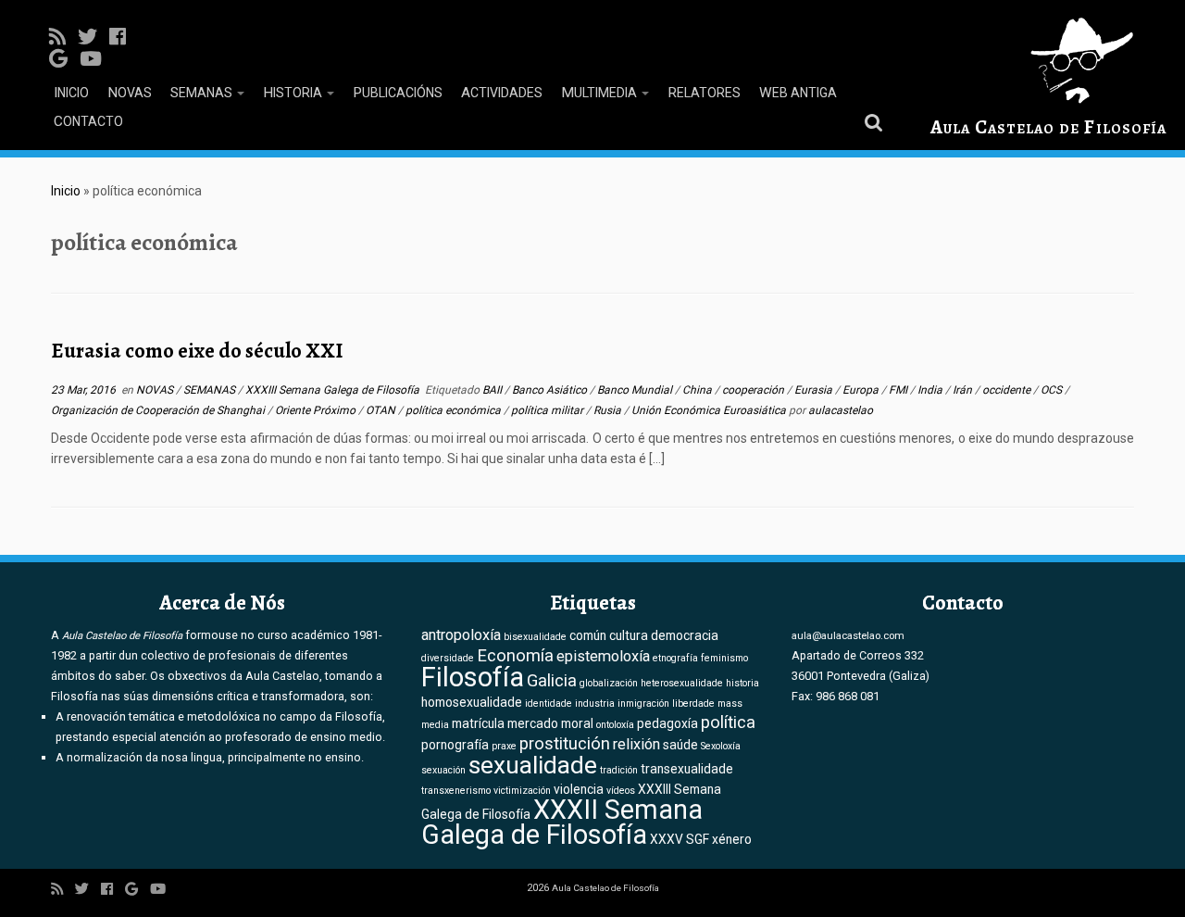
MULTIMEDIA (600, 92)
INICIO (71, 92)
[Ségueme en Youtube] (97, 59)
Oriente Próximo (316, 410)
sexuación (443, 770)
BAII (493, 389)
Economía (515, 656)
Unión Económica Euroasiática (710, 410)
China (698, 389)
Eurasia (814, 389)
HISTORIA (294, 92)
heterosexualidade (682, 683)
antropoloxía (461, 635)
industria (595, 703)
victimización (522, 791)
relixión (636, 744)
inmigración (643, 703)
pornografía (455, 744)
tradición (619, 770)
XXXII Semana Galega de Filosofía (562, 822)
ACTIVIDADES (502, 92)
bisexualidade (535, 637)
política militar (548, 410)
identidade (548, 703)
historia (742, 683)
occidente (1007, 389)
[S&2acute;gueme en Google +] (64, 59)
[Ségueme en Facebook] (123, 37)
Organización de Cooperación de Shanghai (159, 410)
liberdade (693, 703)
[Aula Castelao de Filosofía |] (1048, 60)
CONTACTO (88, 121)
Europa (861, 389)
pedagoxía (667, 723)
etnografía (675, 658)
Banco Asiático (551, 389)
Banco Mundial (636, 389)
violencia (579, 789)
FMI (899, 389)
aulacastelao (840, 410)
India (931, 389)
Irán (964, 389)
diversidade (447, 658)
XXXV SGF (679, 839)
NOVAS (129, 92)
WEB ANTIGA (798, 92)
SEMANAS (202, 92)
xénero (732, 839)
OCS (1053, 389)
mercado (532, 723)
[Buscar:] (876, 121)
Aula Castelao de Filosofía (1048, 127)
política (728, 722)
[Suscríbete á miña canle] (63, 37)
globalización (609, 683)
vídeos (620, 791)
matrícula (478, 723)
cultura (628, 635)
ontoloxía (615, 725)
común (587, 635)
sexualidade (532, 765)
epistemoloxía (603, 656)
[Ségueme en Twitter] (93, 37)
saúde (680, 744)
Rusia (608, 410)
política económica (454, 410)
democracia (684, 635)
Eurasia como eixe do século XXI (197, 350)
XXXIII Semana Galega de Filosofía (333, 389)
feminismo (724, 658)
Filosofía (472, 677)
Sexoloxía (721, 746)
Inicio (66, 190)
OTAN (382, 410)
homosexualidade (471, 702)
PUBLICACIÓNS (398, 92)
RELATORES (704, 92)
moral (577, 723)
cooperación (754, 389)
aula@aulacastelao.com (848, 635)
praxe (504, 746)
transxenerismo (456, 791)
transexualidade (687, 768)
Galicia (552, 681)
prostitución (564, 744)
